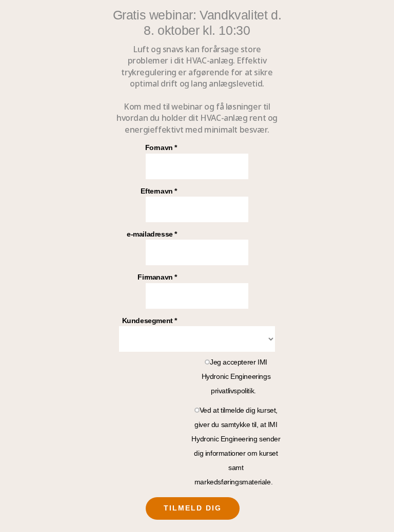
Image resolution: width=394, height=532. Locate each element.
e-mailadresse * (152, 234)
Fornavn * (161, 147)
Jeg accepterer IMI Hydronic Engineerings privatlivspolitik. (236, 376)
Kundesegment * (149, 320)
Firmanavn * (157, 277)
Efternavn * (159, 191)
